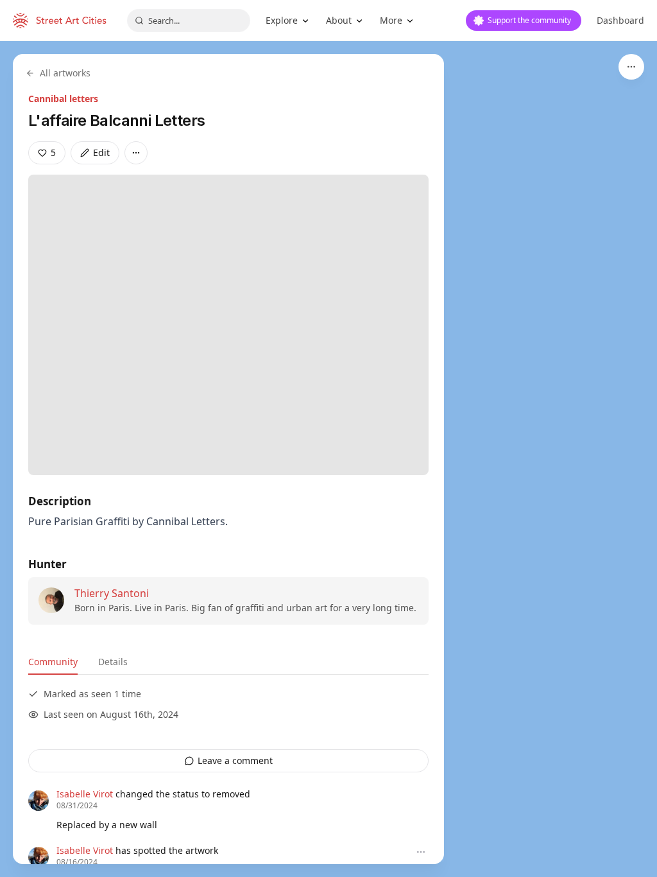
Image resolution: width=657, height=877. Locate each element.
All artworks (65, 73)
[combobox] (188, 20)
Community (53, 662)
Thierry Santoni (111, 593)
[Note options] (421, 852)
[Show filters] (631, 67)
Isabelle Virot (84, 794)
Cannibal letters (63, 98)
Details (113, 662)
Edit (101, 152)
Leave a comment (235, 760)
